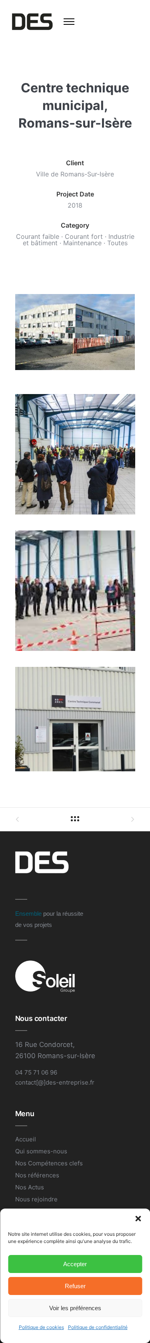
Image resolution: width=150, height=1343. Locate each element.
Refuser (75, 1286)
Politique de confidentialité (98, 1327)
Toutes (117, 243)
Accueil (25, 1139)
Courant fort (84, 236)
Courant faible (37, 236)
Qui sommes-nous (41, 1151)
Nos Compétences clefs (49, 1163)
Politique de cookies (41, 1327)
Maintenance (82, 243)
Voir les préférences (75, 1308)
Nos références (37, 1175)
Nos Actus (29, 1187)
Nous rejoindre (36, 1199)
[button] (138, 1219)
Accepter (75, 1264)
